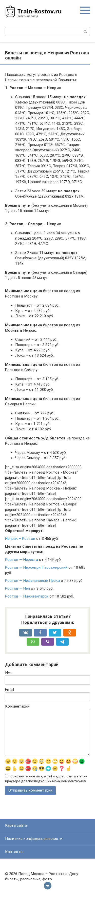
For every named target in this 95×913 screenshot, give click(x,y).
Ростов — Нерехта (21, 559)
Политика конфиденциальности (33, 838)
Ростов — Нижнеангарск (26, 596)
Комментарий (17, 706)
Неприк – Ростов (20, 538)
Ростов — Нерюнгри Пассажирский (36, 567)
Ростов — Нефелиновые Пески (32, 580)
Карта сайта (16, 825)
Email (9, 689)
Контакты (14, 852)
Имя (8, 672)
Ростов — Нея (17, 588)
